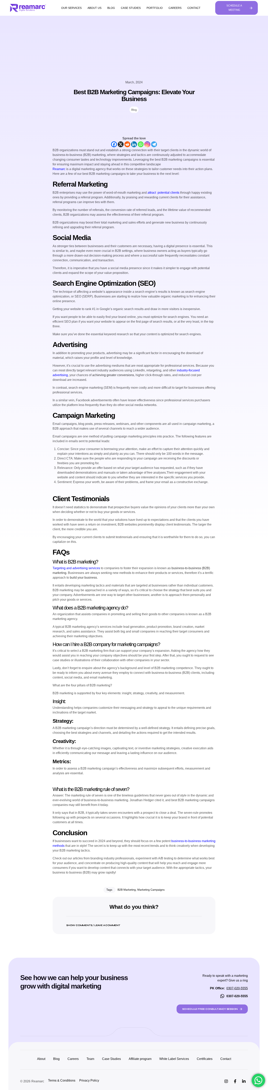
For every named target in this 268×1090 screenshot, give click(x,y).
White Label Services (174, 1059)
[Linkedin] (134, 144)
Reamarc (59, 169)
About (41, 1059)
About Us (94, 7)
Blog (111, 7)
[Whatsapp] (141, 144)
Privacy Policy (89, 1080)
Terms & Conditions (61, 1080)
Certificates (204, 1059)
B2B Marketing (127, 889)
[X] (121, 144)
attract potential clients (163, 192)
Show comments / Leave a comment (93, 925)
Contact (194, 7)
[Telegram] (154, 144)
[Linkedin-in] (244, 1081)
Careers (175, 7)
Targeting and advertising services (76, 568)
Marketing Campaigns (151, 889)
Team (90, 1059)
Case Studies (131, 7)
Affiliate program (140, 1059)
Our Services (71, 7)
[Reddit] (127, 144)
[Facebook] (114, 144)
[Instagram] (147, 144)
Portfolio (155, 7)
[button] (134, 922)
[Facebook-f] (235, 1081)
